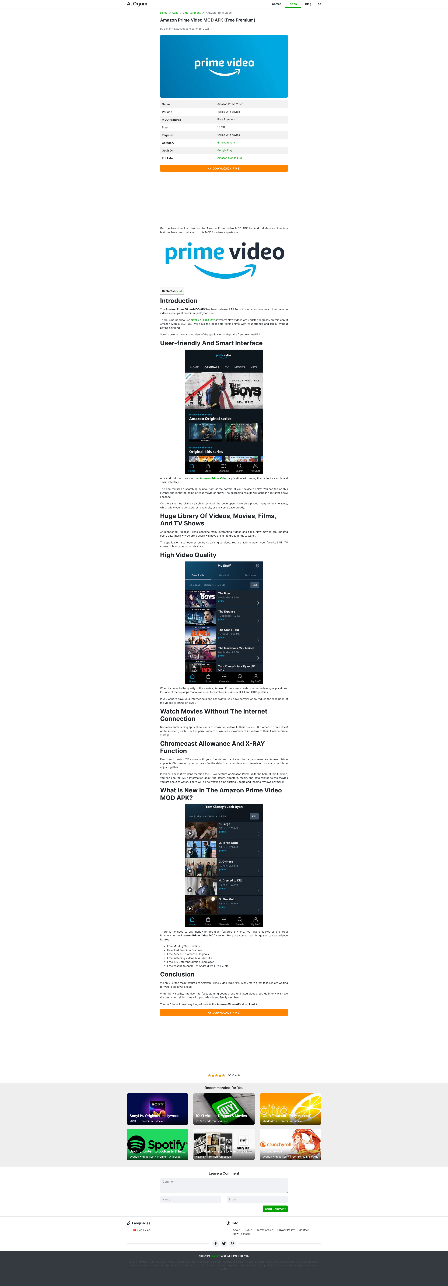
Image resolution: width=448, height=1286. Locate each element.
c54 (203, 1265)
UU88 (152, 1261)
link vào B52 (173, 1265)
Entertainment (192, 12)
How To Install (241, 1233)
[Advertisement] (224, 199)
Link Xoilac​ (134, 1265)
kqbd (240, 1261)
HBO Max (209, 320)
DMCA (248, 1230)
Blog (308, 4)
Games (276, 4)
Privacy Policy (286, 1230)
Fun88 (185, 1265)
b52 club (260, 1261)
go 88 (270, 1261)
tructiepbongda (200, 1261)
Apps (293, 4)
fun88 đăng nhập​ (252, 1265)
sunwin (211, 1265)
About (236, 1230)
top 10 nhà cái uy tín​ (153, 1265)
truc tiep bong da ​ (285, 1261)
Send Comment (275, 1209)
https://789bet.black (179, 1261)
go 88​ (267, 1265)
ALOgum (137, 4)
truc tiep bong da (293, 1265)
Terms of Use (265, 1230)
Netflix (195, 320)
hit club (249, 1261)
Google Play (224, 150)
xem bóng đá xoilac (307, 1261)
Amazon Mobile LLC (229, 158)
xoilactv (195, 1265)
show (178, 291)
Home (163, 12)
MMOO (143, 1261)
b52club (161, 1261)
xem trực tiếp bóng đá (223, 1261)
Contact (304, 1230)
